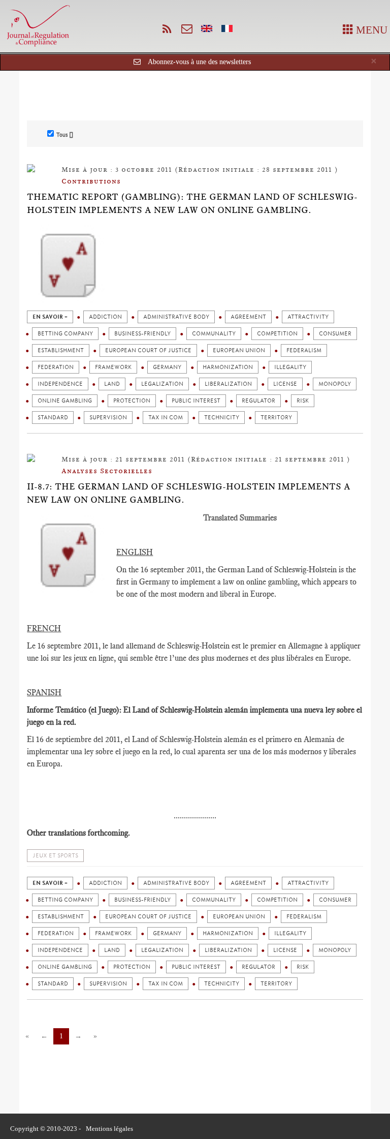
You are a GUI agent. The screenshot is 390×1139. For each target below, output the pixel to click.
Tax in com (165, 417)
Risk (303, 400)
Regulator (258, 400)
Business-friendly (142, 333)
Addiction (105, 317)
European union (239, 350)
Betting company (65, 333)
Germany (167, 367)
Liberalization (228, 384)
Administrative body (176, 317)
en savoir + (50, 317)
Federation (56, 367)
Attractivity (308, 317)
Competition (277, 333)
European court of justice (148, 350)
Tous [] (64, 134)
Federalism (303, 350)
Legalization (162, 384)
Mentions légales (109, 1128)
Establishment (61, 350)
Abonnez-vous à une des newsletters (199, 62)
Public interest (196, 400)
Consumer (335, 333)
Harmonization (228, 367)
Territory (276, 417)
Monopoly (334, 384)
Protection (131, 400)
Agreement (248, 317)
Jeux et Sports (55, 855)
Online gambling (65, 400)
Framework (113, 367)
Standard (53, 417)
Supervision (108, 417)
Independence (60, 384)
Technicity (221, 417)
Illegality (290, 367)
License (285, 384)
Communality (214, 333)
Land (112, 384)
